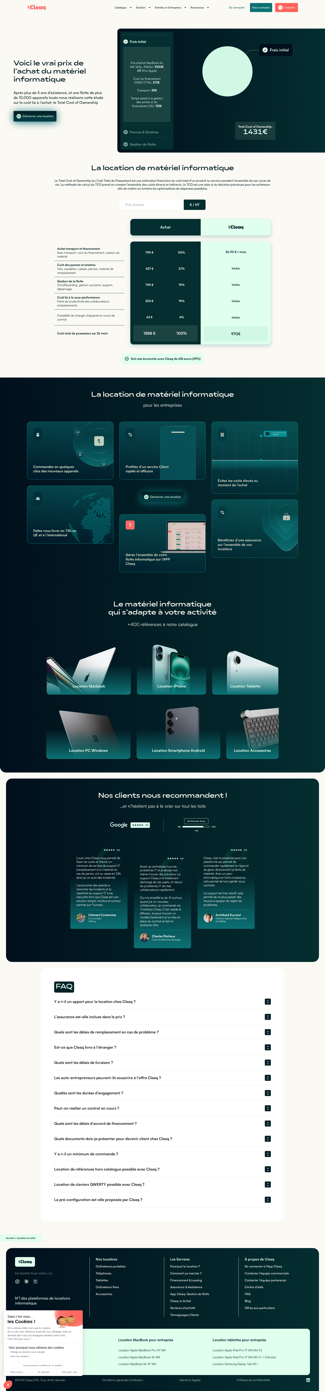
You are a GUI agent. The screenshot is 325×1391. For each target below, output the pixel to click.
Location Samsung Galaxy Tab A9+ (235, 1364)
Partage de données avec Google (28, 1352)
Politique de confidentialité (253, 1380)
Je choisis (43, 1372)
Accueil (10, 1238)
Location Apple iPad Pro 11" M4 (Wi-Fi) (237, 1350)
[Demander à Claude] (26, 1281)
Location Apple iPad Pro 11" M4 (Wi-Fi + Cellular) (244, 1357)
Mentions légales (190, 1380)
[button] (7, 1384)
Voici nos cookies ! (20, 1356)
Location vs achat (26, 1238)
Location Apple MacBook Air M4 (139, 1357)
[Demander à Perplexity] (35, 1281)
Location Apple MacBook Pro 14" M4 (142, 1350)
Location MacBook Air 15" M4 (137, 1364)
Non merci (17, 1372)
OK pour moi (69, 1372)
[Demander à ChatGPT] (17, 1281)
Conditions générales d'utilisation (122, 1380)
